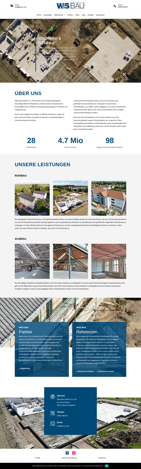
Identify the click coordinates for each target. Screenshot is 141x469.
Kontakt (91, 15)
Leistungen (47, 15)
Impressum (100, 15)
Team (77, 15)
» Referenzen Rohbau (85, 371)
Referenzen (58, 15)
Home (39, 15)
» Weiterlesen (24, 368)
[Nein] (138, 466)
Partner (70, 15)
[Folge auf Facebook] (67, 453)
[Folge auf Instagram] (73, 453)
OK (107, 466)
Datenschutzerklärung (69, 458)
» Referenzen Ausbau (105, 371)
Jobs (83, 15)
